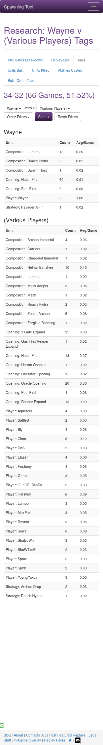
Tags (81, 59)
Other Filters (17, 116)
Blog (7, 735)
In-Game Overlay (27, 740)
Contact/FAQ (36, 735)
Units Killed (41, 70)
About (18, 735)
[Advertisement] (51, 669)
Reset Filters (68, 116)
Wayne (13, 108)
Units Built (16, 70)
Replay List (60, 59)
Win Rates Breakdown (25, 59)
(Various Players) (54, 108)
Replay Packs (55, 740)
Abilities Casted (70, 70)
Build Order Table (22, 80)
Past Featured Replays (67, 735)
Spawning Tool (18, 6)
